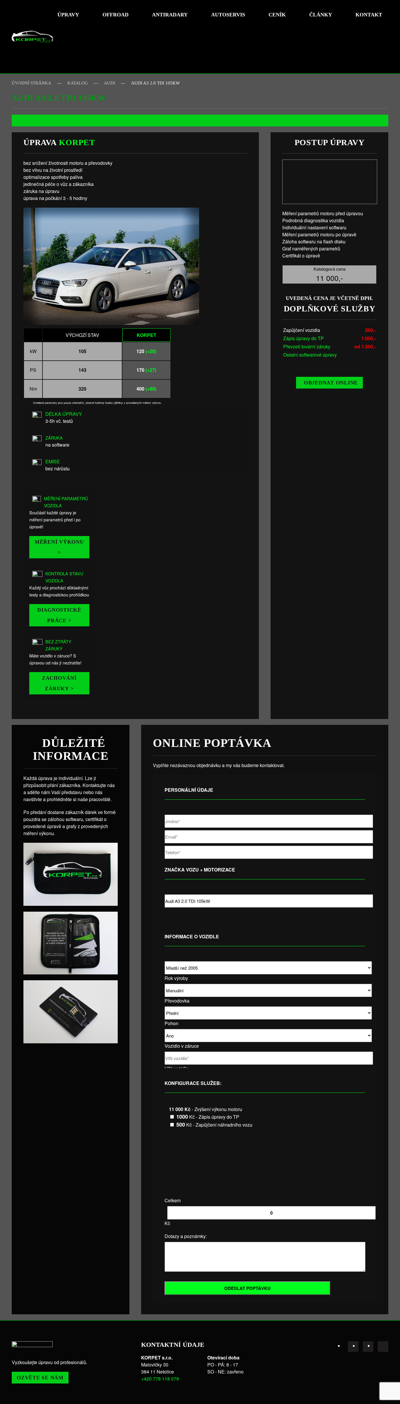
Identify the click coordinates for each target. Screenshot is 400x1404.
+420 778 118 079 (160, 1378)
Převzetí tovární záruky (306, 346)
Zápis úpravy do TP (303, 338)
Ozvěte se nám (40, 1378)
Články (320, 15)
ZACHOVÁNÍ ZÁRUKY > (59, 683)
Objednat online (331, 383)
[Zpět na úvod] (32, 36)
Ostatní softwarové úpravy (310, 354)
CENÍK (277, 15)
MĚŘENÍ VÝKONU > (59, 547)
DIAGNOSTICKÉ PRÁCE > (59, 615)
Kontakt (368, 15)
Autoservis (228, 15)
